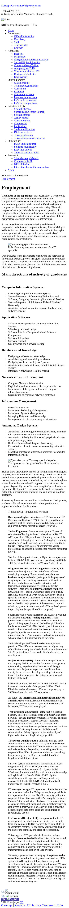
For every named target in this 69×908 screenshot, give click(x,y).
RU (3, 896)
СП (21, 902)
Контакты (20, 905)
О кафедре (7, 905)
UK (3, 891)
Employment (8, 178)
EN (3, 899)
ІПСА (60, 905)
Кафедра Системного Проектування (21, 5)
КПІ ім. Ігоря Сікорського (41, 905)
